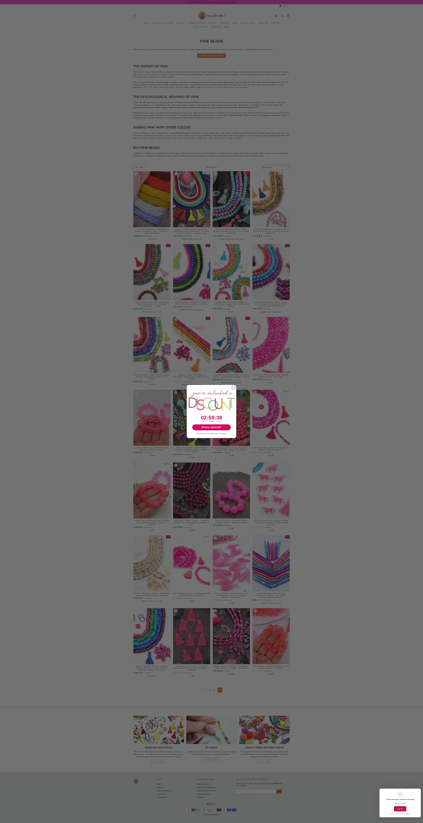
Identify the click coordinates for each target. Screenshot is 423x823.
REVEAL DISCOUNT (211, 427)
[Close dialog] (233, 388)
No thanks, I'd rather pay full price (211, 434)
